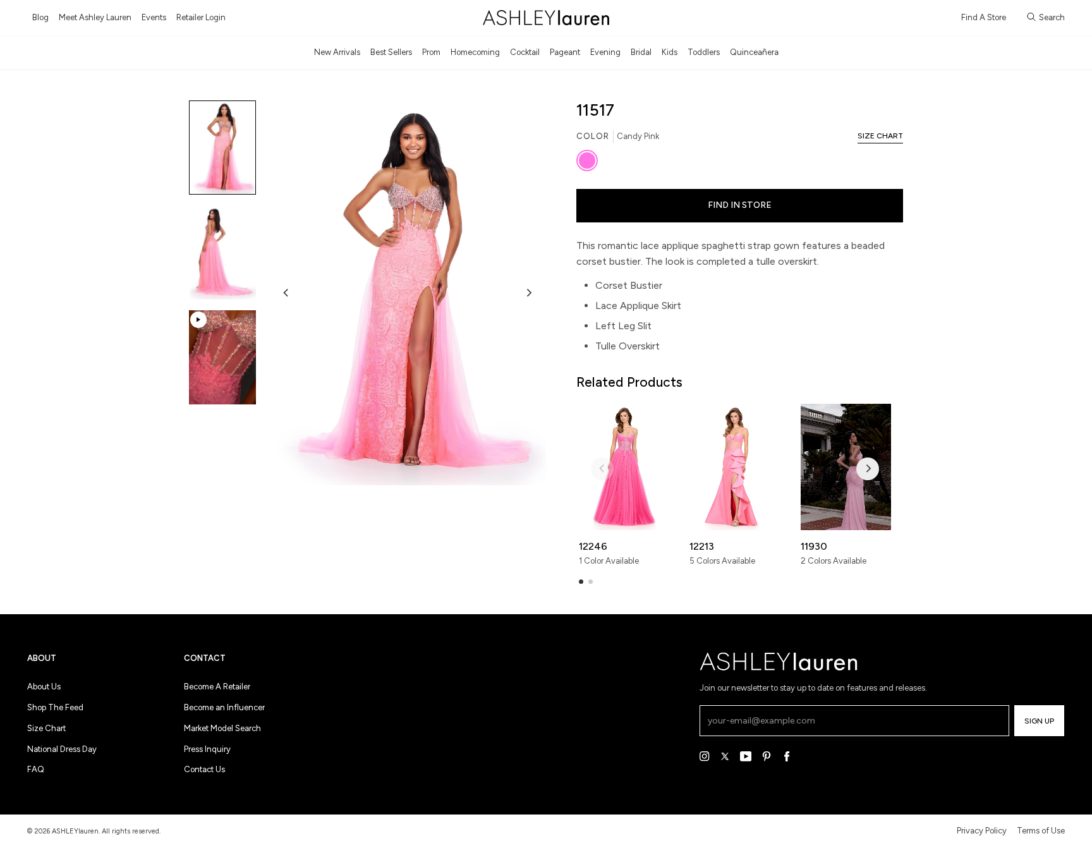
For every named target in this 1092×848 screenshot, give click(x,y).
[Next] (528, 292)
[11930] (846, 467)
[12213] (734, 467)
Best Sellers (391, 52)
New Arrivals (337, 52)
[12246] (624, 467)
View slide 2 (590, 581)
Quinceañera (754, 52)
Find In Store (740, 205)
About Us (44, 686)
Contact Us (204, 769)
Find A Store (983, 17)
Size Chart (46, 728)
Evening (605, 52)
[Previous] (286, 292)
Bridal (641, 52)
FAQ (35, 769)
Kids (669, 52)
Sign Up (1039, 721)
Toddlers (704, 52)
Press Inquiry (207, 749)
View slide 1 (581, 581)
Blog (40, 17)
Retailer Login (201, 17)
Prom (431, 52)
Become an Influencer (224, 707)
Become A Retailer (217, 686)
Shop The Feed (55, 707)
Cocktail (525, 52)
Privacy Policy (982, 830)
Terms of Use (1041, 830)
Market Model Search (222, 728)
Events (154, 17)
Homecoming (475, 52)
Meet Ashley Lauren (95, 17)
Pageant (565, 52)
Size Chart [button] (880, 135)
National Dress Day (62, 749)
